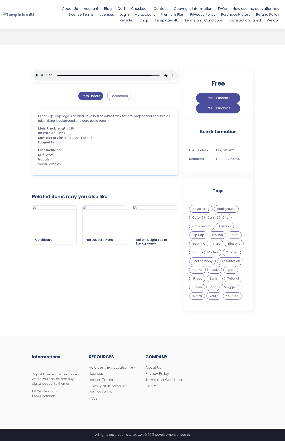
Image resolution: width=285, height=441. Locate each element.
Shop (144, 20)
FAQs (222, 8)
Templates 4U (166, 20)
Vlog (213, 287)
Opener (232, 252)
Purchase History (235, 14)
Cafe (196, 217)
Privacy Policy (157, 373)
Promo (197, 270)
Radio (214, 270)
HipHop (217, 235)
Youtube (232, 296)
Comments (119, 96)
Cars (211, 217)
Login (124, 14)
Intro (216, 243)
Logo (196, 252)
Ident (235, 235)
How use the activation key (256, 8)
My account (145, 14)
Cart (121, 8)
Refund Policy (267, 14)
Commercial (201, 226)
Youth (214, 296)
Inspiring (198, 243)
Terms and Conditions (203, 20)
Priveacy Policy (202, 14)
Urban (197, 287)
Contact (161, 8)
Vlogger (230, 287)
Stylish (214, 278)
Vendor (273, 20)
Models (212, 252)
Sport (230, 270)
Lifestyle (234, 243)
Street (197, 278)
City (225, 217)
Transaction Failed (245, 20)
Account (91, 8)
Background (226, 209)
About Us (70, 8)
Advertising (200, 209)
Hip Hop (198, 235)
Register (127, 20)
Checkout (139, 8)
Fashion (225, 226)
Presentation (230, 261)
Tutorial (233, 278)
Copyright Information (193, 8)
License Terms (81, 14)
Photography (202, 261)
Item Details (91, 96)
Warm (197, 296)
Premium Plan (172, 14)
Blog (108, 8)
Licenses (106, 14)
